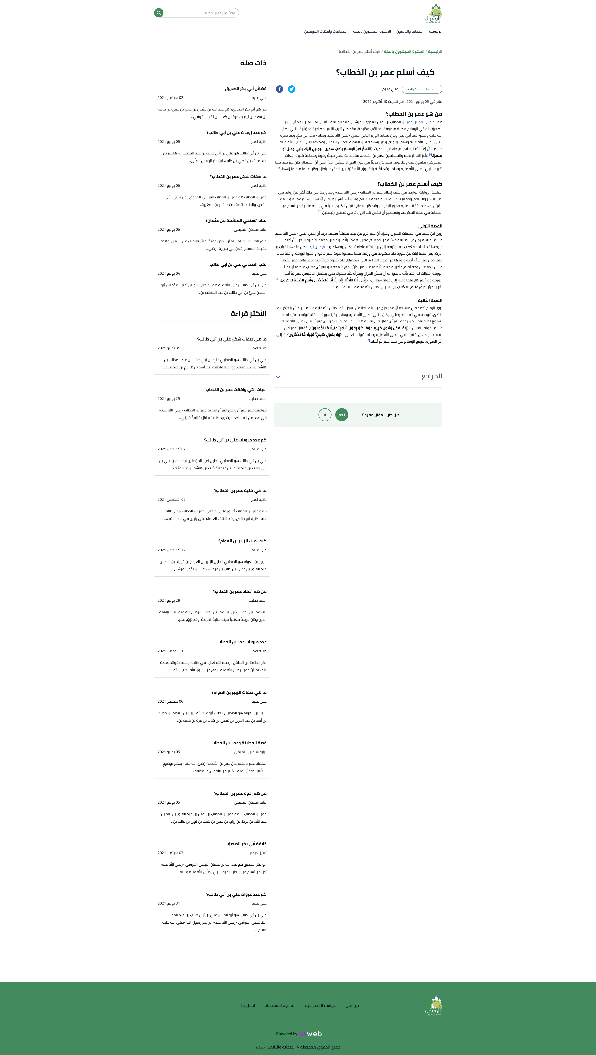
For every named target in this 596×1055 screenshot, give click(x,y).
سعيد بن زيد (318, 246)
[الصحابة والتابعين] (433, 12)
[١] (430, 154)
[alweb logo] (310, 1033)
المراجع (432, 376)
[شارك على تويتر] (291, 89)
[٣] (320, 211)
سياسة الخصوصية (320, 1005)
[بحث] (158, 12)
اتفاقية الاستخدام (280, 1005)
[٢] (279, 167)
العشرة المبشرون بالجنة (372, 31)
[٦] (307, 326)
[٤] (278, 279)
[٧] (284, 333)
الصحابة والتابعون (409, 31)
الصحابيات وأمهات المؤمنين (326, 31)
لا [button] (325, 414)
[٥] (333, 285)
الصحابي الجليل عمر (421, 121)
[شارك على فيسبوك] (279, 89)
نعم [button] (342, 414)
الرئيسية (435, 31)
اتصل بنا (248, 1005)
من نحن (352, 1005)
